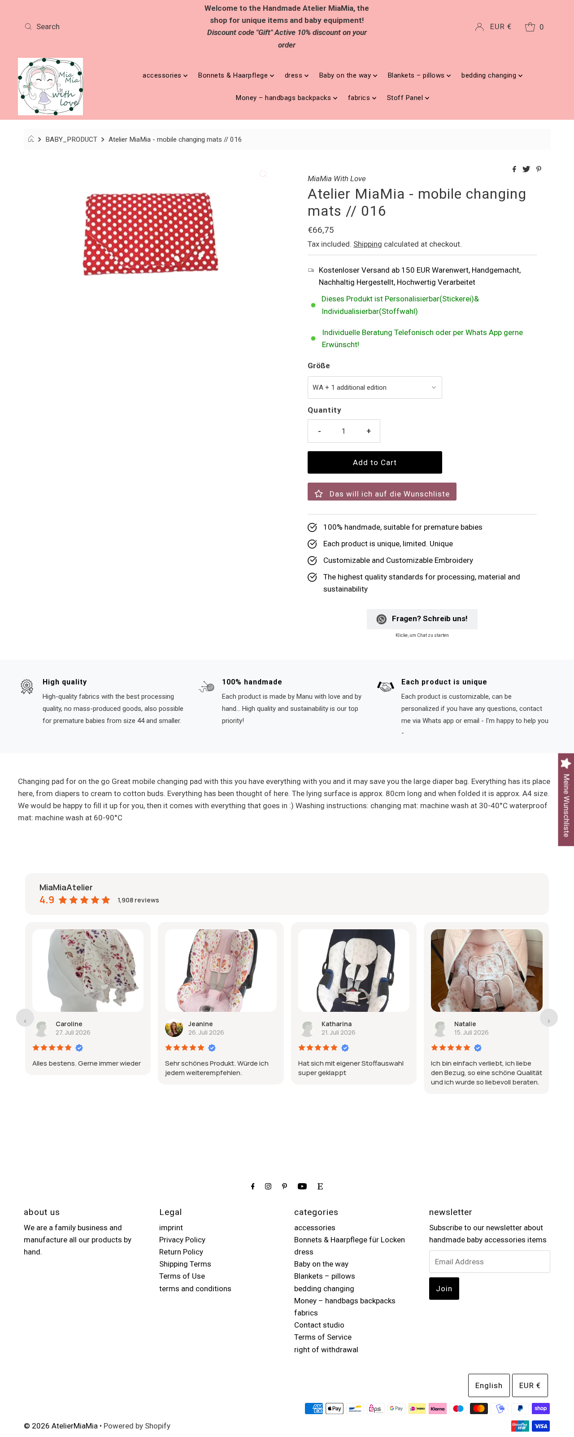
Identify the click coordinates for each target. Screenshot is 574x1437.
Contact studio (319, 1324)
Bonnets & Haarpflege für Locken (349, 1239)
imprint (171, 1227)
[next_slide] (549, 1018)
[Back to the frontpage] (32, 139)
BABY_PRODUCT (71, 139)
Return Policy (181, 1251)
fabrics (360, 98)
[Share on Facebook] (515, 169)
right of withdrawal (326, 1349)
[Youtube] (302, 1186)
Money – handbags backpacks (284, 98)
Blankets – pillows (417, 75)
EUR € (501, 26)
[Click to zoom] (263, 173)
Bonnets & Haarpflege (234, 75)
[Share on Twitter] (527, 169)
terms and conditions (195, 1288)
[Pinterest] (284, 1186)
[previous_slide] (25, 1018)
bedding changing (489, 75)
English (489, 1385)
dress (294, 75)
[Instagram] (268, 1186)
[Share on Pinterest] (538, 169)
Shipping (367, 244)
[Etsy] (320, 1186)
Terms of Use (182, 1276)
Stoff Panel (406, 98)
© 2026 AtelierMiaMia (61, 1425)
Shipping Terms (185, 1263)
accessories (163, 75)
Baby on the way (346, 75)
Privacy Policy (182, 1239)
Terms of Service (323, 1336)
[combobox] (107, 26)
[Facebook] (253, 1186)
